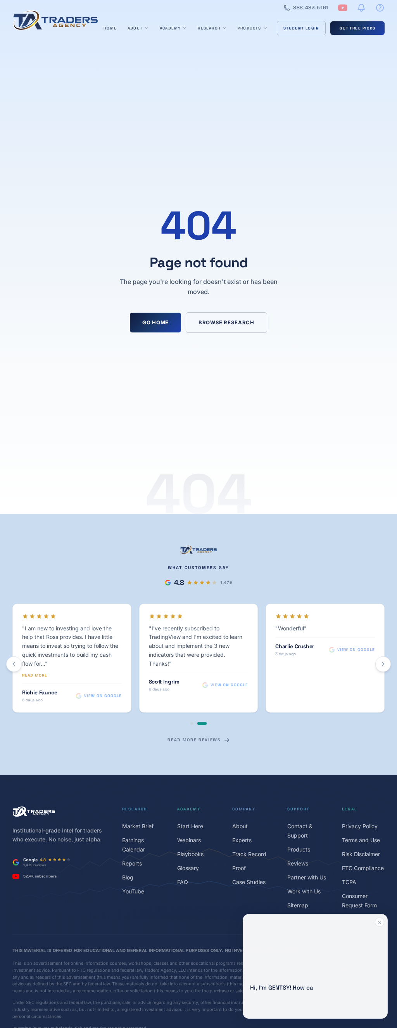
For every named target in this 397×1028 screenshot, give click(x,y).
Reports (132, 863)
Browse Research (226, 322)
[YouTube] (342, 7)
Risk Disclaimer (361, 854)
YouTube (133, 891)
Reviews (297, 863)
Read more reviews (194, 739)
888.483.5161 (311, 7)
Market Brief (138, 826)
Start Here (190, 826)
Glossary (188, 868)
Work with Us (304, 891)
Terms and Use (361, 840)
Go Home (155, 322)
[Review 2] (202, 723)
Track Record (249, 854)
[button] (315, 966)
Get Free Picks (357, 28)
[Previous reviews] (14, 664)
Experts (242, 840)
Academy (170, 28)
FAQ (182, 882)
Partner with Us (306, 877)
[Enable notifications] (361, 7)
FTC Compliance (363, 868)
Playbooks (190, 854)
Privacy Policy (360, 826)
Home (110, 28)
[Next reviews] (383, 664)
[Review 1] (191, 723)
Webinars (189, 840)
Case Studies (249, 882)
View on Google (103, 695)
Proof (239, 868)
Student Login (301, 28)
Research (209, 28)
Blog (127, 877)
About (135, 28)
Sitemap (297, 905)
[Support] (380, 7)
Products (249, 28)
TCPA (349, 882)
